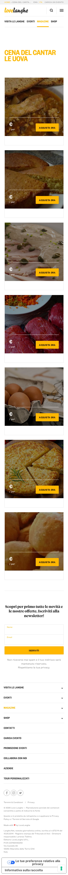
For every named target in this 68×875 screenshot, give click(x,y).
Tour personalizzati (16, 778)
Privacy (31, 802)
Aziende (8, 768)
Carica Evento (12, 738)
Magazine (43, 21)
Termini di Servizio (21, 819)
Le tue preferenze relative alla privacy (37, 862)
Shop (54, 21)
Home (7, 2)
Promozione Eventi (15, 748)
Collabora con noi (15, 758)
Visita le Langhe (15, 21)
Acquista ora (47, 127)
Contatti (9, 728)
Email (9, 637)
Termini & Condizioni (13, 802)
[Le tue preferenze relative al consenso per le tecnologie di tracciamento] (61, 868)
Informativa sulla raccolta (24, 870)
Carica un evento (54, 2)
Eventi (31, 21)
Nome (9, 627)
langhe (16, 10)
